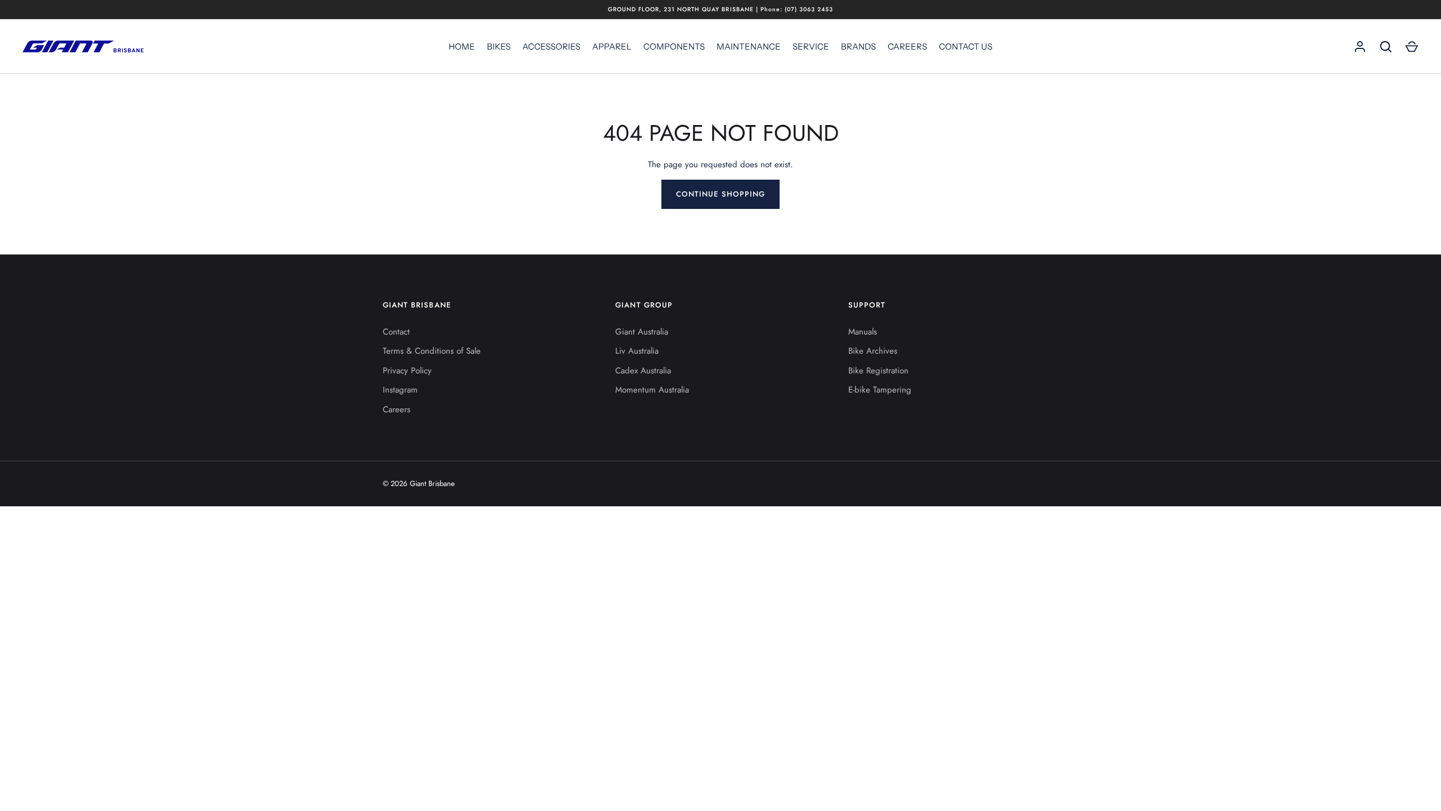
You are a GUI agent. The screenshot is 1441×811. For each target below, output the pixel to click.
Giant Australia (641, 332)
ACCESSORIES (551, 46)
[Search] (1385, 46)
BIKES (499, 46)
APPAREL (612, 46)
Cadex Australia (643, 370)
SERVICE (811, 46)
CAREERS (907, 46)
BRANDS (858, 46)
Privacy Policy (407, 370)
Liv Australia (637, 351)
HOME (462, 46)
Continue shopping (720, 194)
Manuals (862, 332)
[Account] (1360, 46)
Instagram (400, 390)
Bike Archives (872, 351)
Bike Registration (878, 370)
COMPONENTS (674, 46)
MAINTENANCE (749, 46)
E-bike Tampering (879, 390)
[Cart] (1411, 46)
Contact (396, 332)
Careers (396, 409)
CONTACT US (965, 46)
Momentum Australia (652, 390)
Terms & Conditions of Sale (432, 351)
